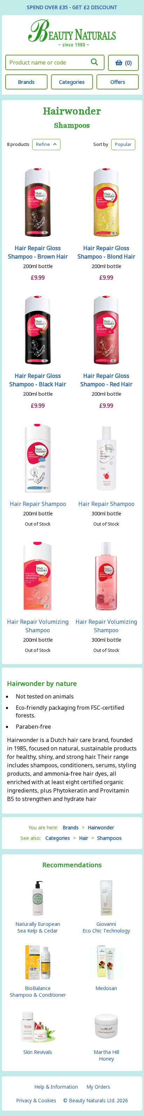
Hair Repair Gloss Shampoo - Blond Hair (106, 252)
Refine (44, 144)
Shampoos (72, 125)
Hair (83, 838)
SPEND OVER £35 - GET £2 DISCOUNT (72, 7)
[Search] (94, 62)
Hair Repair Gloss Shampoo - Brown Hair (38, 252)
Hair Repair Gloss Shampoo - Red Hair (106, 380)
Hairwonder (72, 111)
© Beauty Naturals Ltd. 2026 (95, 1100)
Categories (72, 82)
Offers (117, 82)
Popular (123, 144)
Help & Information (56, 1086)
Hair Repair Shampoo (38, 504)
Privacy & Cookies (36, 1100)
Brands (26, 82)
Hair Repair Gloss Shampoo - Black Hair (37, 380)
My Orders (98, 1086)
